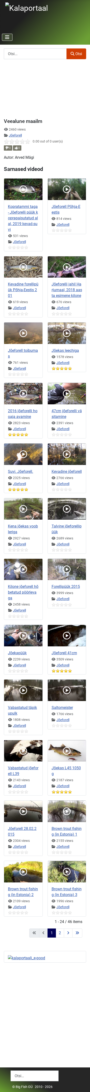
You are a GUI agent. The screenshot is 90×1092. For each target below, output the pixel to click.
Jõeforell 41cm (64, 653)
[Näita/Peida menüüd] (7, 37)
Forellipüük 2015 (66, 586)
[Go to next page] (68, 933)
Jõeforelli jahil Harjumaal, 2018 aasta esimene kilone (67, 290)
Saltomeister (62, 707)
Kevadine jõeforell (67, 471)
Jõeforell (15, 135)
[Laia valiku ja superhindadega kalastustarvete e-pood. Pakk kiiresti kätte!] (26, 957)
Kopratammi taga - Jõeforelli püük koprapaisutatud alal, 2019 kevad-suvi (23, 218)
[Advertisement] (45, 1011)
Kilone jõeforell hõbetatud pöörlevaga (23, 592)
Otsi (78, 54)
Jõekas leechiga (65, 350)
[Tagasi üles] (81, 1083)
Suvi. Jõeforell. (20, 471)
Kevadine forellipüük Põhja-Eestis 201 (23, 290)
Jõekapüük (17, 653)
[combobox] (35, 1076)
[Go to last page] (77, 933)
